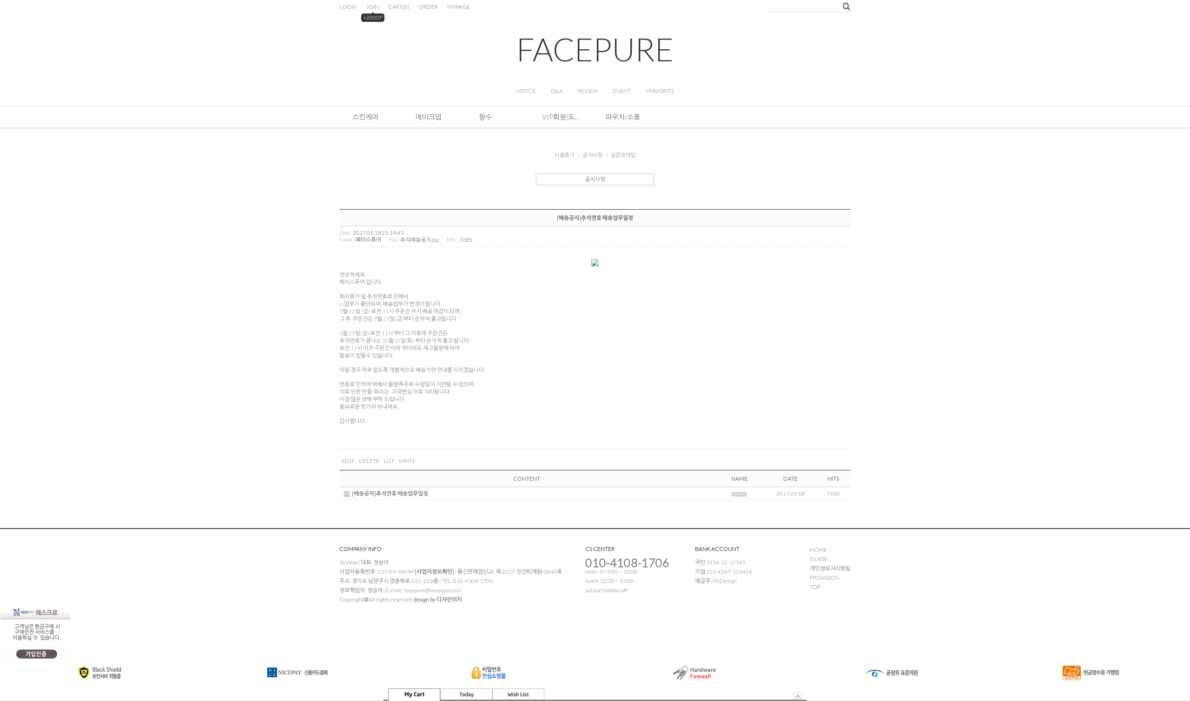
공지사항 (592, 155)
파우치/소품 (622, 116)
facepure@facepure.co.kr (433, 590)
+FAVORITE (660, 90)
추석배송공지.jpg (419, 239)
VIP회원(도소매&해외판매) (560, 116)
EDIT (348, 461)
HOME (818, 549)
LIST (389, 461)
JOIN (372, 6)
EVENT (622, 90)
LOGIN (348, 6)
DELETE (369, 461)
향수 (485, 116)
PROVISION (824, 577)
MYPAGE (458, 6)
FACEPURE (595, 49)
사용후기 (564, 155)
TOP (815, 586)
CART (399, 6)
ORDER (428, 6)
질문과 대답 (622, 155)
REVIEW (588, 90)
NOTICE (526, 90)
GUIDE (819, 559)
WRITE (407, 461)
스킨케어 (365, 116)
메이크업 (429, 116)
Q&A (557, 90)
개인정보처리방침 (830, 568)
